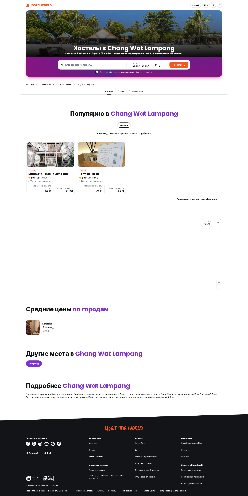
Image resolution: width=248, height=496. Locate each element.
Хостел (32, 170)
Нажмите (185, 450)
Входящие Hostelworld (191, 483)
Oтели (92, 450)
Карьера (185, 457)
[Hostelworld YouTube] (46, 444)
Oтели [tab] (121, 91)
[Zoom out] (219, 287)
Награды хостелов (144, 463)
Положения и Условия (83, 491)
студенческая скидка (145, 477)
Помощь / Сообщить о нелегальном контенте (106, 476)
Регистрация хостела (191, 470)
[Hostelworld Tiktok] (59, 444)
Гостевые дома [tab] (136, 91)
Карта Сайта (149, 491)
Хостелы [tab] (109, 91)
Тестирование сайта (130, 491)
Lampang (34, 363)
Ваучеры (112, 491)
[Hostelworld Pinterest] (53, 444)
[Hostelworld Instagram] (40, 444)
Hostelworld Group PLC (191, 443)
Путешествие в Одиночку (147, 470)
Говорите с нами (97, 470)
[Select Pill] (213, 5)
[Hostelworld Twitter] (34, 444)
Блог (137, 450)
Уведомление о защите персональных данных (47, 491)
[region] (124, 254)
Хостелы (93, 443)
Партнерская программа (192, 477)
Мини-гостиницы (96, 457)
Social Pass (140, 443)
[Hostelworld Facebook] (28, 444)
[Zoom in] (219, 282)
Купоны (101, 491)
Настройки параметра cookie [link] (172, 491)
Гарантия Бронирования (146, 457)
